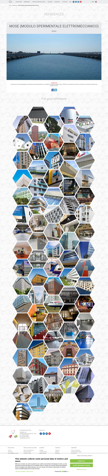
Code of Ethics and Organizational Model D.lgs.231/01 (76, 452)
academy (50, 1)
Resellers (57, 453)
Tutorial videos (43, 451)
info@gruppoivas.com (25, 437)
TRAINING (41, 450)
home (10, 5)
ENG (92, 1)
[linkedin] (76, 2)
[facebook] (73, 2)
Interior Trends (27, 451)
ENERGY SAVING (42, 453)
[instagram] (78, 2)
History (9, 450)
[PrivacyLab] (64, 471)
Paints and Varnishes (29, 450)
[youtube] (81, 2)
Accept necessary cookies (81, 465)
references (27, 1)
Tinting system (27, 453)
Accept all (81, 461)
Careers (57, 451)
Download (57, 1)
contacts (57, 450)
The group (10, 451)
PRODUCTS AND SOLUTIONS (38, 1)
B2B (70, 1)
